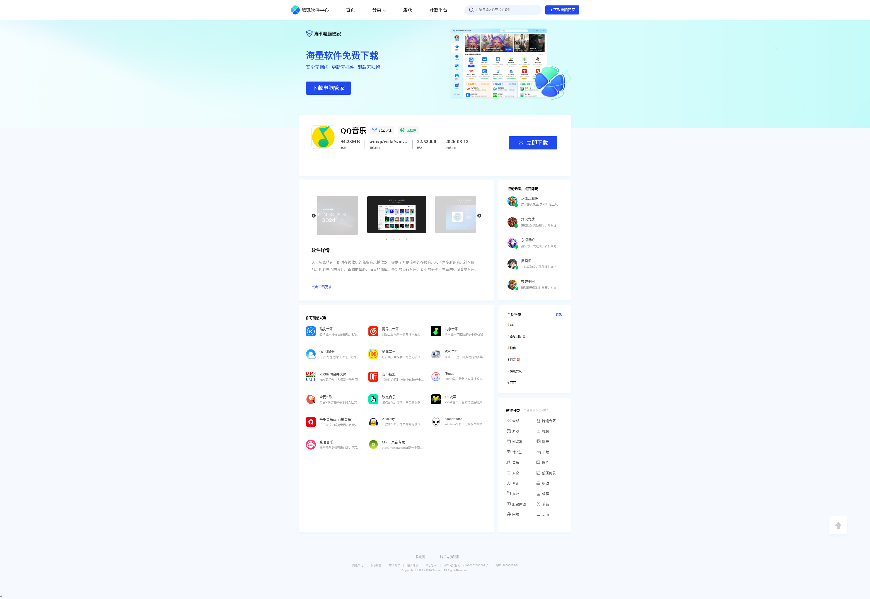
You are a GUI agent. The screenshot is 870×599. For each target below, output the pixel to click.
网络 (515, 515)
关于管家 (431, 565)
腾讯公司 (357, 565)
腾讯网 (420, 556)
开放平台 (438, 9)
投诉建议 (412, 565)
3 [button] (400, 239)
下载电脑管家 (564, 10)
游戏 (515, 431)
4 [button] (406, 239)
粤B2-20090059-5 (506, 565)
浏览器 (517, 442)
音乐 (515, 462)
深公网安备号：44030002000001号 (466, 565)
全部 (515, 421)
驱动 (545, 483)
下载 (545, 452)
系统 (515, 483)
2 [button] (393, 239)
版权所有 (376, 565)
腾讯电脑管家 (449, 556)
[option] (396, 216)
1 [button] (386, 239)
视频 (545, 431)
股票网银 (519, 504)
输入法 (517, 452)
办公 (515, 494)
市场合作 (394, 565)
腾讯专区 (549, 421)
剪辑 (545, 504)
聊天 (545, 442)
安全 (515, 473)
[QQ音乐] (323, 147)
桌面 (545, 515)
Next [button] (479, 216)
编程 (545, 494)
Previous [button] (314, 216)
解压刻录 (549, 473)
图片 (545, 462)
